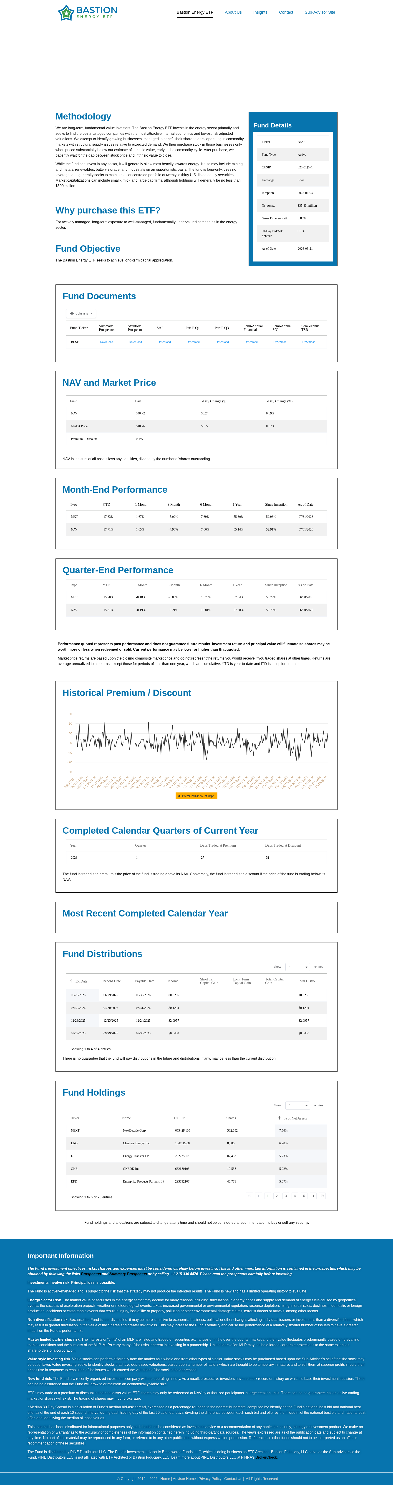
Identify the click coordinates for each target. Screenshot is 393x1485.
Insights (260, 12)
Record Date (112, 981)
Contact (286, 12)
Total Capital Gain (274, 981)
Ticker (74, 1118)
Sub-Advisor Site (320, 12)
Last (322, 1196)
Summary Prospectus (128, 1274)
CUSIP (179, 1118)
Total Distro (306, 981)
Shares (231, 1118)
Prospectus (91, 1274)
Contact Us (233, 1479)
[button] (298, 967)
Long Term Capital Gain (242, 981)
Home (165, 1479)
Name (126, 1118)
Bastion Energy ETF (195, 12)
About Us (233, 12)
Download (106, 342)
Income (173, 981)
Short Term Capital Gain (209, 981)
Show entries (298, 967)
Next (313, 1196)
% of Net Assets (295, 1118)
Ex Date (81, 981)
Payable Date (144, 981)
